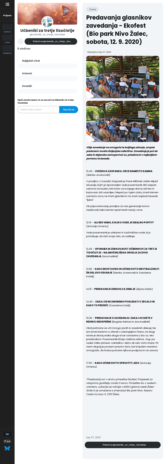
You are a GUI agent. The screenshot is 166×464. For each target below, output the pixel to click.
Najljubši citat (31, 60)
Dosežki (27, 86)
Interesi (27, 73)
